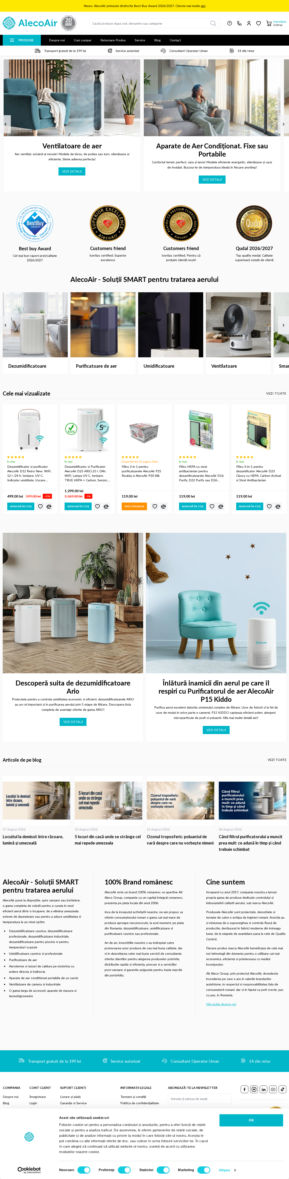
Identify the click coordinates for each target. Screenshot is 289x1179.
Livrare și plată (70, 1097)
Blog (157, 40)
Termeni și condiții (133, 1097)
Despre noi (57, 40)
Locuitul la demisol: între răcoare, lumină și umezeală (33, 839)
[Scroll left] (5, 124)
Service (140, 40)
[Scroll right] (283, 124)
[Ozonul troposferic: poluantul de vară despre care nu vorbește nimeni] (180, 801)
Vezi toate (276, 393)
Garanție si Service (73, 1103)
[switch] (124, 1170)
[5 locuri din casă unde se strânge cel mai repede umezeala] (108, 801)
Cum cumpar (82, 40)
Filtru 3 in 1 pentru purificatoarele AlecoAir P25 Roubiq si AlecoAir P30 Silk (141, 471)
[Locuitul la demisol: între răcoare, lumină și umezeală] (36, 801)
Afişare (224, 1170)
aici (203, 6)
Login (33, 1103)
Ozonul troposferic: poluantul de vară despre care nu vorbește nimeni (180, 839)
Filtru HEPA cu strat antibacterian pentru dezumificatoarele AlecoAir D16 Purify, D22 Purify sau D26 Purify (201, 473)
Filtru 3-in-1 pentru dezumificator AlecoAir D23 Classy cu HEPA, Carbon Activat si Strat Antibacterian (258, 473)
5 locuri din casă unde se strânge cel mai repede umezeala (108, 839)
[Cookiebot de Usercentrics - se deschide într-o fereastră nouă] (29, 1170)
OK (251, 1120)
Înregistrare (37, 1097)
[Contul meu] (249, 23)
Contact (175, 40)
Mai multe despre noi (221, 1004)
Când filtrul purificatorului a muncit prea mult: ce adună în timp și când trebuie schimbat (250, 843)
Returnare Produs (113, 40)
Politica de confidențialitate (139, 1103)
